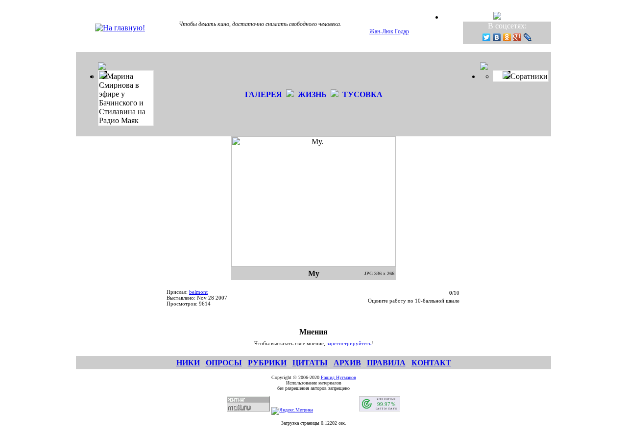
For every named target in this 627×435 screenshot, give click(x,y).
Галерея (263, 94)
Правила (386, 362)
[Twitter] (487, 37)
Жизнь (312, 94)
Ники (188, 362)
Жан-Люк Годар (389, 31)
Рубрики (267, 362)
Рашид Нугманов (338, 377)
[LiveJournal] (528, 37)
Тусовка (362, 94)
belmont (198, 292)
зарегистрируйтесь (349, 343)
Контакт (431, 362)
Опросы (224, 362)
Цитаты (310, 362)
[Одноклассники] (507, 37)
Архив (347, 362)
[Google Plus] (517, 37)
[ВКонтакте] (497, 37)
